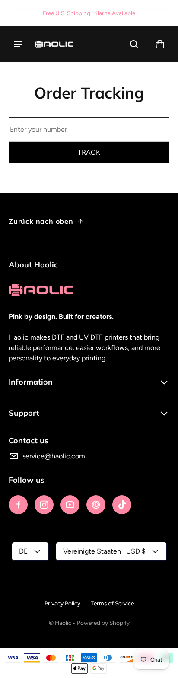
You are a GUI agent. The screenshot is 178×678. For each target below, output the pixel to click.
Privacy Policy (62, 603)
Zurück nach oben (41, 221)
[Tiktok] (121, 504)
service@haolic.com (53, 456)
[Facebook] (18, 504)
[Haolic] (54, 44)
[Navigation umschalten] (18, 44)
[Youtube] (69, 504)
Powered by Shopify (103, 622)
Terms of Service (112, 603)
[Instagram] (44, 504)
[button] (133, 44)
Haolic (63, 622)
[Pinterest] (95, 504)
